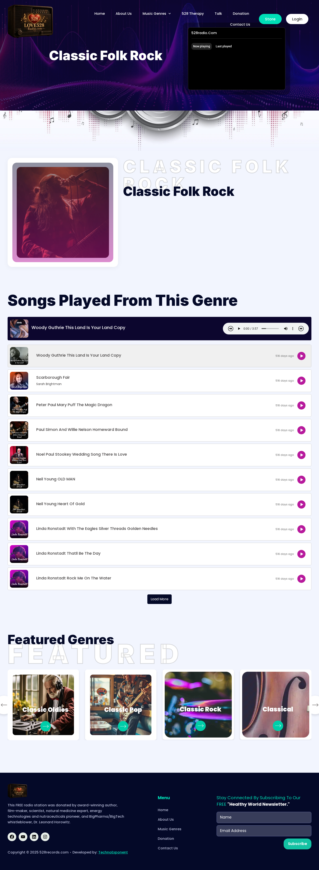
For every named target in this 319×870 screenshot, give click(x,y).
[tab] (201, 46)
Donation (241, 13)
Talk (218, 13)
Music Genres (154, 13)
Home (99, 13)
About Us (124, 13)
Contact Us (240, 24)
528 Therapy (193, 13)
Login (297, 19)
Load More (159, 599)
